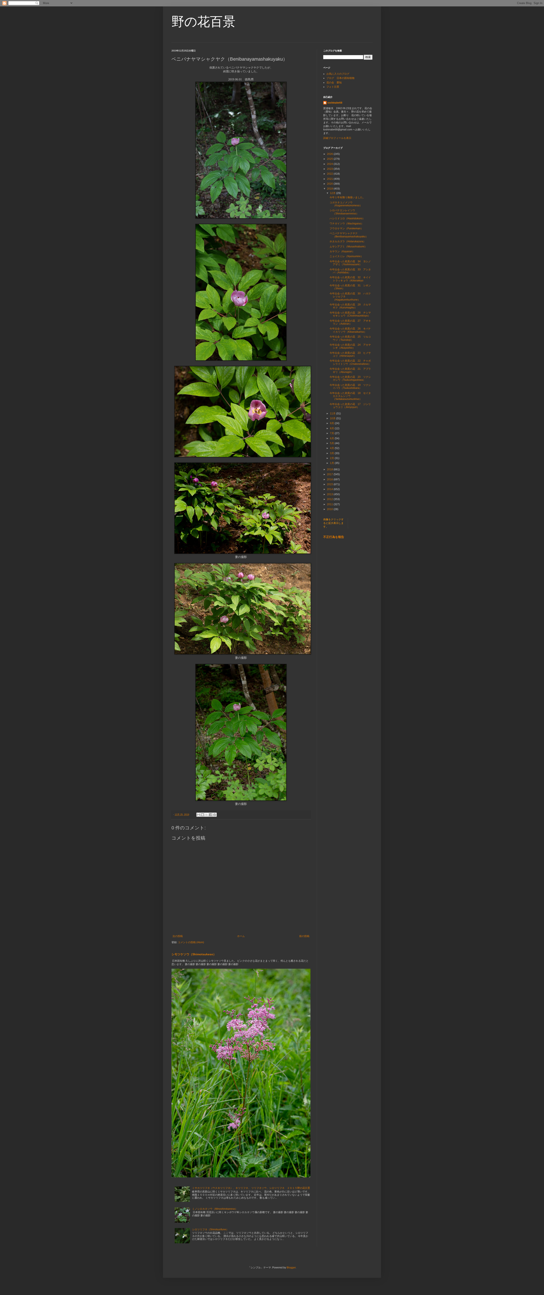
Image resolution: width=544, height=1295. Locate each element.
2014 (330, 489)
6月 (332, 438)
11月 (333, 413)
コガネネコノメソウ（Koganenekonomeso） (346, 204)
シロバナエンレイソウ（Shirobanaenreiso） (344, 212)
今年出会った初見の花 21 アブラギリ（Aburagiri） (350, 370)
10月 (333, 418)
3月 (332, 453)
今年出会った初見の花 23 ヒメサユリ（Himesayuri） (350, 354)
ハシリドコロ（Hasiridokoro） (347, 218)
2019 (330, 188)
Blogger (291, 1267)
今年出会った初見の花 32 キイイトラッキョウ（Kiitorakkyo (350, 279)
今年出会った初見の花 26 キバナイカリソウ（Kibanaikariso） (350, 330)
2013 (330, 494)
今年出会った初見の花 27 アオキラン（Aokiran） (350, 322)
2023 (330, 168)
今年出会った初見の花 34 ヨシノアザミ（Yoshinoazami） (350, 263)
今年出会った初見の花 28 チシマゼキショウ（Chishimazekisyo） (350, 314)
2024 (330, 164)
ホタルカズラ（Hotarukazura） (348, 241)
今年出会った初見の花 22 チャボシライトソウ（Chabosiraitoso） (350, 362)
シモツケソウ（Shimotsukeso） (193, 954)
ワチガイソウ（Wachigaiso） (347, 223)
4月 (332, 448)
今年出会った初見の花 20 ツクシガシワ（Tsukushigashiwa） (350, 378)
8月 (332, 428)
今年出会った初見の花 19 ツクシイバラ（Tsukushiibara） (350, 386)
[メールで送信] (198, 815)
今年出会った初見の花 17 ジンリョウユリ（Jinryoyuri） (350, 406)
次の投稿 (178, 936)
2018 (330, 469)
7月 (332, 433)
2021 (330, 178)
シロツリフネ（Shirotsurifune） (210, 1229)
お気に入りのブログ (337, 73)
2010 (330, 509)
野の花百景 (203, 21)
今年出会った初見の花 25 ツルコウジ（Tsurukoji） (350, 338)
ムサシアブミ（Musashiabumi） (348, 246)
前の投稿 (304, 936)
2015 (330, 484)
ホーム (241, 936)
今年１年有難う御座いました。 (347, 197)
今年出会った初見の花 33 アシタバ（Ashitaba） (350, 271)
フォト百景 (332, 86)
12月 (333, 193)
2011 (330, 504)
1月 (332, 463)
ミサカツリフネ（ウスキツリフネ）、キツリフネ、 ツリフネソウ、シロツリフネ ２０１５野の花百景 (251, 1188)
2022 (330, 173)
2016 (330, 479)
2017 (330, 474)
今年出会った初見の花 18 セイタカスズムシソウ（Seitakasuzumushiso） (350, 396)
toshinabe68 (334, 102)
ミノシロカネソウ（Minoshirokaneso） (215, 1208)
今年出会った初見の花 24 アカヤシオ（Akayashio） (350, 346)
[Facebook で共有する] (210, 815)
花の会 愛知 (334, 82)
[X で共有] (206, 815)
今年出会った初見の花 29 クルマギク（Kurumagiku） (350, 306)
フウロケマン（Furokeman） (346, 228)
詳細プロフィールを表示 (337, 138)
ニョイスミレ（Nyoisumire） (346, 256)
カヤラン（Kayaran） (342, 251)
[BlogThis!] (202, 815)
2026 (330, 154)
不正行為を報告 (333, 537)
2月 (332, 458)
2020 (330, 183)
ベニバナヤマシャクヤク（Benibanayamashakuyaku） (349, 235)
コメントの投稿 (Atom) (191, 942)
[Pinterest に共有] (214, 815)
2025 (330, 158)
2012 (330, 499)
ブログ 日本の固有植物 (340, 78)
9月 (332, 423)
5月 (332, 443)
